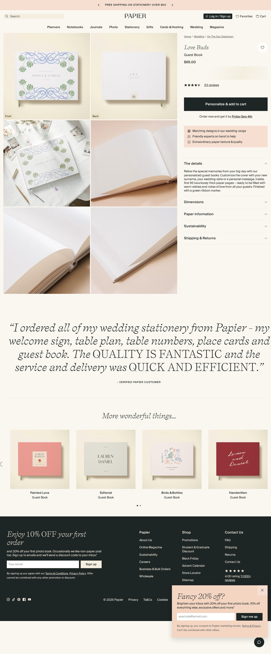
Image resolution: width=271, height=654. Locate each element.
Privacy (133, 600)
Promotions (190, 540)
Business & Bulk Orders (154, 569)
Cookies (162, 600)
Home (187, 37)
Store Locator (191, 573)
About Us (145, 540)
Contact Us (232, 562)
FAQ (228, 540)
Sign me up (249, 616)
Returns (230, 555)
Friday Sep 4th (242, 116)
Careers (144, 562)
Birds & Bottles (172, 492)
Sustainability (148, 555)
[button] (262, 590)
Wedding (199, 37)
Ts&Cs (147, 600)
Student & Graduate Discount (195, 549)
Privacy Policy (77, 573)
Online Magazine (150, 547)
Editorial (106, 492)
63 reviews (211, 85)
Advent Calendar (193, 566)
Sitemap (188, 580)
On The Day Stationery (220, 37)
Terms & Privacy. (251, 626)
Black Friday (190, 559)
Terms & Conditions (56, 573)
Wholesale (146, 576)
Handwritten (238, 492)
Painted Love (39, 492)
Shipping (231, 547)
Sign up (91, 564)
